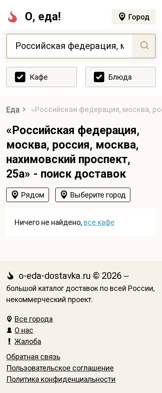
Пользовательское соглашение (60, 368)
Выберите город (98, 194)
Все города (34, 319)
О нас (24, 330)
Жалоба (28, 341)
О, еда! (43, 16)
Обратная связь (33, 356)
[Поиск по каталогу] (143, 46)
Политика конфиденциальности (60, 379)
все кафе (99, 222)
